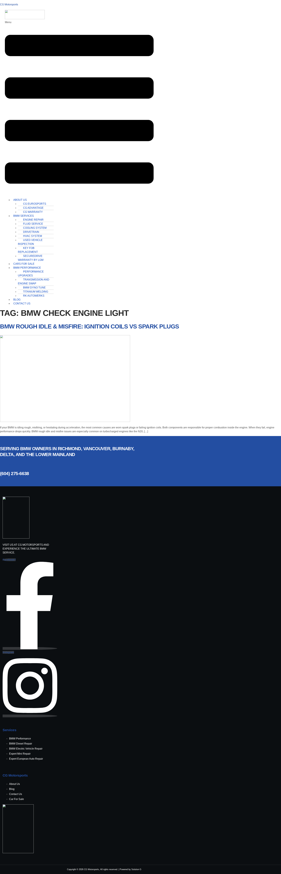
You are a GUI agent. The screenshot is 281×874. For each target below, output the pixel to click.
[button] (79, 107)
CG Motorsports (9, 4)
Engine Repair (33, 219)
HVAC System (32, 236)
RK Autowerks (33, 295)
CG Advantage (33, 207)
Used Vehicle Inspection (30, 242)
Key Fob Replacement (28, 250)
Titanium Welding (35, 291)
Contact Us (21, 303)
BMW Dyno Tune (34, 287)
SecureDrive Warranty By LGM (30, 258)
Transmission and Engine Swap (33, 281)
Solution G (136, 869)
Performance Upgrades (31, 273)
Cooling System (35, 227)
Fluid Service (33, 223)
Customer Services (14, 464)
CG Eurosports (34, 203)
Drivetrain (31, 232)
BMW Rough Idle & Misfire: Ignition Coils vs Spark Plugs (89, 326)
